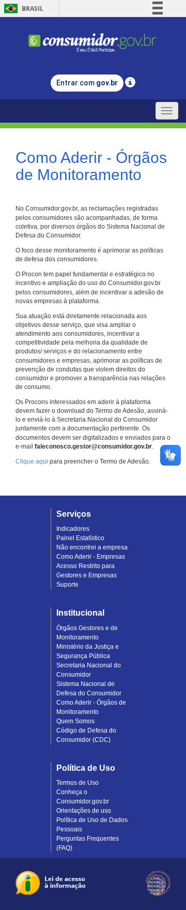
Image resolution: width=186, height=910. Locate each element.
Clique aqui (32, 461)
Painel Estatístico (80, 538)
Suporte (67, 584)
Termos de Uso (77, 782)
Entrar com (87, 83)
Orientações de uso (83, 810)
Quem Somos (75, 721)
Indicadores (72, 528)
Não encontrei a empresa (92, 547)
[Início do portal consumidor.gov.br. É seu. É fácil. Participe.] (93, 38)
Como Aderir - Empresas (90, 556)
